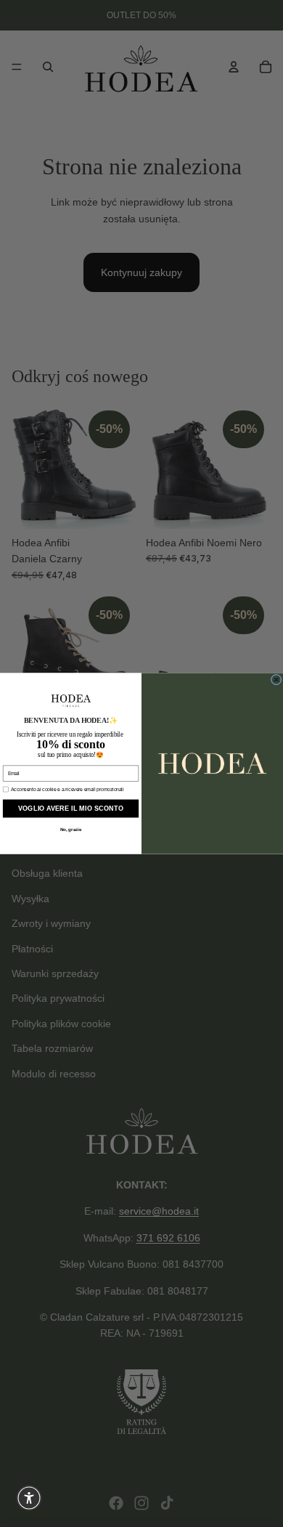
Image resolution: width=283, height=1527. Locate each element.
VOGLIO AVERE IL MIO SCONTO (70, 809)
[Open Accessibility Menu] (29, 1498)
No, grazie (71, 830)
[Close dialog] (275, 679)
